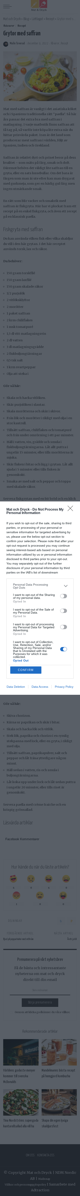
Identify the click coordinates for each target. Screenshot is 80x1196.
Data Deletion (16, 686)
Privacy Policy (64, 686)
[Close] (72, 510)
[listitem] (40, 586)
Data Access (40, 686)
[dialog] (40, 598)
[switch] (63, 596)
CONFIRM (26, 670)
